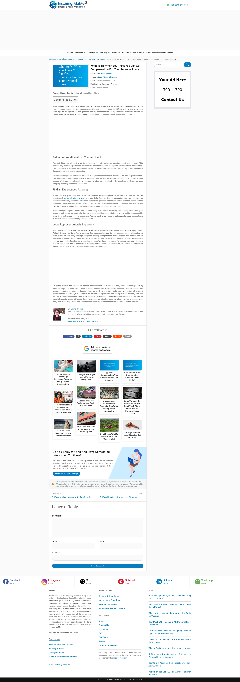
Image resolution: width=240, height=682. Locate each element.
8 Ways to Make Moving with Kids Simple (71, 497)
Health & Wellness (75, 53)
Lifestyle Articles (56, 653)
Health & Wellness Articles (61, 644)
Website (56, 553)
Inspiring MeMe (115, 680)
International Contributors (110, 600)
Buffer (107, 336)
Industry (103, 53)
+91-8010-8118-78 (179, 5)
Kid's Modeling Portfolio (60, 664)
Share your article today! (66, 474)
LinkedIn (87, 336)
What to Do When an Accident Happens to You (169, 648)
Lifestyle (91, 53)
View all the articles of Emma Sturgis (84, 321)
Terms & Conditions (108, 645)
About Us (103, 621)
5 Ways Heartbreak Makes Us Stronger (118, 497)
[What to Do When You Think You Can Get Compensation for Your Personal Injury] (71, 76)
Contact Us (104, 625)
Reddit (117, 336)
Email (127, 336)
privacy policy (121, 658)
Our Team (103, 637)
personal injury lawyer (74, 198)
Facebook (68, 336)
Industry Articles (56, 648)
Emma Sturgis (77, 309)
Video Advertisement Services (159, 53)
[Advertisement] (120, 29)
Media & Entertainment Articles (63, 657)
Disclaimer (103, 629)
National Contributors (108, 604)
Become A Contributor (132, 53)
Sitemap (102, 641)
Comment (57, 516)
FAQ (100, 633)
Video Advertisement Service (112, 608)
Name (55, 541)
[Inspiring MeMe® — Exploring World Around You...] (68, 5)
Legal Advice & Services (107, 77)
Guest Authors (106, 73)
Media (115, 53)
